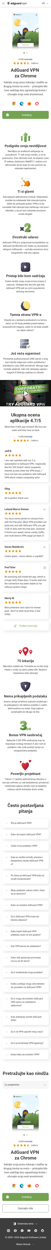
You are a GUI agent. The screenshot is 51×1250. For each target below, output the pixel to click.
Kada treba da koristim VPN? (25, 1054)
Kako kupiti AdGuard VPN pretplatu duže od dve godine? (26, 933)
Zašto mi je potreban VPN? (24, 845)
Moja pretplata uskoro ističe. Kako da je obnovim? (28, 892)
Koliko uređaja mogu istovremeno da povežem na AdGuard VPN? (27, 985)
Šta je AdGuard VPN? (21, 823)
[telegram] (35, 1230)
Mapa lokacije (23, 1244)
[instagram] (8, 1230)
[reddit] (42, 1230)
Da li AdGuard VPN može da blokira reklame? (25, 918)
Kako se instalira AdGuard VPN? (27, 905)
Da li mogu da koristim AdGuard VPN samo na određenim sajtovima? (27, 1002)
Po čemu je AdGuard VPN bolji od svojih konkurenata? (27, 877)
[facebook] (15, 1230)
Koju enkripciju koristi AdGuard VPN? (26, 1019)
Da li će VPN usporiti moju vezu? (27, 1031)
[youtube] (29, 1230)
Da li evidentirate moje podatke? (27, 972)
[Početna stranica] (17, 3)
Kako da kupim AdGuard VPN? (26, 834)
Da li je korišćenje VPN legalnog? (27, 1043)
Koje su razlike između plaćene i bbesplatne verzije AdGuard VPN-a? (27, 860)
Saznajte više (25, 1208)
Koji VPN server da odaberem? (26, 946)
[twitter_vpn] (22, 1230)
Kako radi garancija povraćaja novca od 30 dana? (26, 959)
